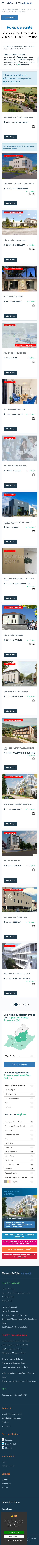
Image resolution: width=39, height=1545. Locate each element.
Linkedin (8, 1448)
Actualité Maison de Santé (12, 1414)
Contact (5, 1480)
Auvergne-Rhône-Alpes (19, 1122)
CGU (3, 1462)
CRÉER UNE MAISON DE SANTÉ (19, 1249)
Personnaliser (14, 1537)
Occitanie (19, 1169)
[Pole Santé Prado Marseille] (19, 391)
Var (18, 1103)
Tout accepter (14, 1532)
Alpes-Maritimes (18, 1094)
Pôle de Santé (7, 1301)
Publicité (5, 1488)
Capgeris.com (7, 1509)
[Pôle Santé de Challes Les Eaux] (19, 956)
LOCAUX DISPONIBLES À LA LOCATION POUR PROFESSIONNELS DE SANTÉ (19, 1243)
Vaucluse (18, 1107)
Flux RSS (5, 1422)
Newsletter (6, 1426)
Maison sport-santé (9, 1307)
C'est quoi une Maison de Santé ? (14, 1395)
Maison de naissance (10, 1311)
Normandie (18, 1160)
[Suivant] (27, 1004)
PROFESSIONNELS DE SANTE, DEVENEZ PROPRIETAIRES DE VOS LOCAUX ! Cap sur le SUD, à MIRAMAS (19, 1224)
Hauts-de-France (19, 1152)
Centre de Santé (8, 1297)
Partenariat (6, 1484)
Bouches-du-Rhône (18, 1098)
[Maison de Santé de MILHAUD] (19, 899)
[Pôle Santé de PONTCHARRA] (19, 222)
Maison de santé (8, 1289)
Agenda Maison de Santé (11, 1418)
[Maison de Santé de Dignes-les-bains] (19, 99)
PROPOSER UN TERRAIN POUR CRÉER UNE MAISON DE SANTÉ (19, 1256)
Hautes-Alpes (10, 1090)
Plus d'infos (10, 137)
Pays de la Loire (18, 1173)
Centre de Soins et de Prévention (14, 1315)
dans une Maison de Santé (15, 1367)
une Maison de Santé (12, 1359)
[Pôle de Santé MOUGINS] (19, 278)
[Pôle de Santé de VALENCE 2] (19, 448)
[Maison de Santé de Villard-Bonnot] (19, 166)
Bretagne (18, 1130)
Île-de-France (19, 1156)
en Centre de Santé (12, 1349)
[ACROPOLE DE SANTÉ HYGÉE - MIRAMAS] (19, 786)
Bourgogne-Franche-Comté (18, 1126)
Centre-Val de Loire (18, 1135)
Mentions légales (8, 1466)
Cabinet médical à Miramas (14, 1218)
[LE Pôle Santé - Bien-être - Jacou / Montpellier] (19, 504)
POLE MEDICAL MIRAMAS (11, 1192)
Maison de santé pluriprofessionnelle (16, 1293)
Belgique (22, 1182)
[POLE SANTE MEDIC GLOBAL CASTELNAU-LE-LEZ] (19, 561)
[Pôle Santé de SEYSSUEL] (19, 617)
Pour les (11, 1282)
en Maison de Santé (16, 1341)
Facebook (9, 1440)
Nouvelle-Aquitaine (19, 1164)
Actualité (6, 1408)
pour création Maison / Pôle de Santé (19, 1381)
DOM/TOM (9, 1143)
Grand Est (19, 1147)
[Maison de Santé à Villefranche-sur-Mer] (19, 730)
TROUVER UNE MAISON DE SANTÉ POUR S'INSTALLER (19, 1236)
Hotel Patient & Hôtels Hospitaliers (15, 1327)
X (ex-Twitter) (10, 1444)
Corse (18, 1139)
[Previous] (12, 1004)
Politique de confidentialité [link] (14, 1540)
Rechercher (10, 17)
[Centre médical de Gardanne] (19, 673)
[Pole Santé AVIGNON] (19, 843)
